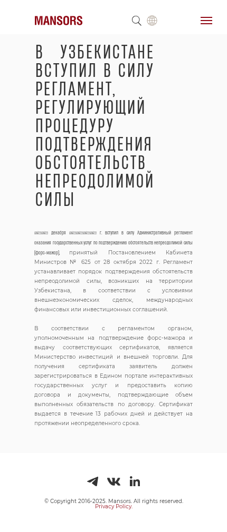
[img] (152, 20)
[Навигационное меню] (206, 20)
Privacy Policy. (114, 506)
